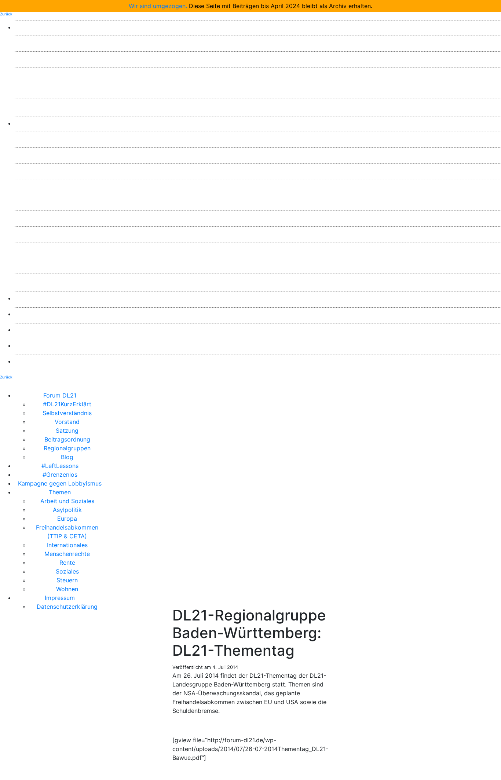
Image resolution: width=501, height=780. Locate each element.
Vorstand (257, 73)
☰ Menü (303, 395)
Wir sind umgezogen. (158, 6)
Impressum (258, 345)
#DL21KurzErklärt (258, 42)
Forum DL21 (257, 27)
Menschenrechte (258, 217)
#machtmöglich (258, 314)
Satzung (257, 89)
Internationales (258, 201)
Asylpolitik (258, 154)
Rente (258, 233)
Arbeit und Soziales (258, 138)
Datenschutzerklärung (257, 361)
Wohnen (258, 280)
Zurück (6, 14)
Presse (258, 298)
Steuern (257, 264)
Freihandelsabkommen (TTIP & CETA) (258, 185)
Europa (258, 169)
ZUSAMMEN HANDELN (258, 329)
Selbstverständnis (257, 58)
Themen (258, 123)
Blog (258, 105)
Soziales (258, 248)
